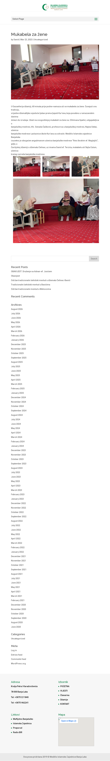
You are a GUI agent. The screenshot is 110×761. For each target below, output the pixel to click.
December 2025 (18, 344)
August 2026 (17, 309)
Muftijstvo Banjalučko (23, 719)
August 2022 (17, 521)
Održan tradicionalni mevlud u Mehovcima (31, 289)
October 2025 (17, 353)
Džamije (64, 700)
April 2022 (15, 538)
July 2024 (15, 419)
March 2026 (16, 331)
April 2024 (15, 433)
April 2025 (15, 380)
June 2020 (16, 627)
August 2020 (17, 622)
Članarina (64, 695)
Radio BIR (17, 732)
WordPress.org (18, 663)
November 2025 (18, 349)
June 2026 (16, 318)
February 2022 (17, 547)
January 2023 (17, 499)
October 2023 (17, 459)
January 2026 (17, 340)
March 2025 (16, 384)
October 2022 (17, 512)
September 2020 (18, 618)
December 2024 (18, 397)
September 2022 (18, 516)
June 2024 (16, 424)
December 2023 (18, 450)
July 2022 (15, 525)
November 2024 (18, 402)
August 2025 (17, 362)
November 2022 (18, 508)
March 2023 (16, 490)
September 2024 (18, 410)
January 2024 (17, 446)
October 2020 (17, 614)
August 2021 (17, 574)
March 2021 (16, 596)
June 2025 (16, 371)
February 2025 (17, 388)
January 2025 (17, 393)
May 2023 (15, 481)
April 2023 (15, 486)
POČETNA (64, 686)
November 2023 (18, 455)
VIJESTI (64, 691)
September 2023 (18, 463)
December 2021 (18, 556)
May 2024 (15, 428)
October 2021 (17, 565)
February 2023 (17, 494)
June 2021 (16, 583)
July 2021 (15, 578)
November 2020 (18, 609)
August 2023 (17, 468)
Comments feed (18, 659)
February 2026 (17, 335)
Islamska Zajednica (22, 723)
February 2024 (17, 441)
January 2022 (17, 552)
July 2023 (15, 472)
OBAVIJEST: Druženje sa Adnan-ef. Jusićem (31, 271)
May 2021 (15, 587)
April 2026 (15, 327)
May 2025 (15, 375)
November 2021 (18, 560)
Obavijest (15, 276)
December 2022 (18, 503)
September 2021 (18, 569)
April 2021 (15, 591)
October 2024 (17, 406)
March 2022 (16, 543)
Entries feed (16, 655)
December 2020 (18, 605)
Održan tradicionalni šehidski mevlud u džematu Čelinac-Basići (40, 280)
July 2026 (15, 313)
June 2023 (16, 477)
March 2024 (16, 437)
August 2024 (17, 415)
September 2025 (18, 358)
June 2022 (16, 530)
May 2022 (15, 534)
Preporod (17, 728)
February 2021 (17, 600)
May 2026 (15, 322)
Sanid (16, 39)
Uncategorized (41, 39)
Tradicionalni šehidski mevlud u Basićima (30, 284)
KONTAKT (64, 704)
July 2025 (15, 366)
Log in (14, 650)
